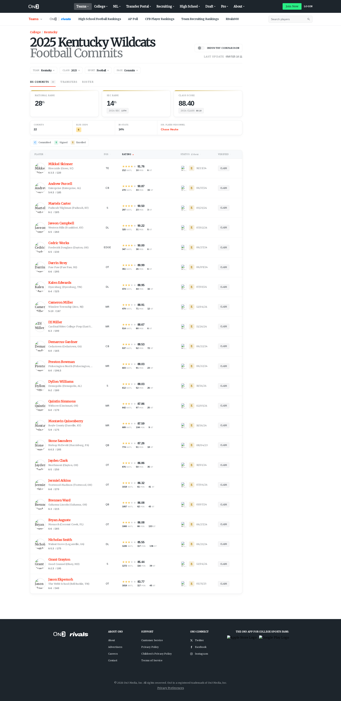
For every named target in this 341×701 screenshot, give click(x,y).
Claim (223, 168)
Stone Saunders (60, 441)
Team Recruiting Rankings (200, 19)
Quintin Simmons (62, 401)
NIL (115, 6)
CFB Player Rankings (159, 19)
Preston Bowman (61, 362)
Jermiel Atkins (59, 480)
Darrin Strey (57, 263)
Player (40, 154)
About (238, 6)
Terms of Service (151, 660)
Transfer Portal (137, 6)
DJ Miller (55, 322)
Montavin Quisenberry (65, 421)
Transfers (68, 81)
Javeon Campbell (61, 223)
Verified (224, 154)
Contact (112, 660)
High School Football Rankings (99, 19)
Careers (113, 653)
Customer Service (152, 640)
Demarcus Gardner (63, 342)
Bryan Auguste (59, 520)
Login (308, 6)
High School (189, 6)
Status (191, 154)
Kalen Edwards (59, 283)
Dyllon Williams (60, 381)
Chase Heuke (169, 129)
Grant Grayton (59, 559)
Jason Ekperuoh (60, 579)
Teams (81, 6)
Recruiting (164, 6)
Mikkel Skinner (60, 164)
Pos (107, 154)
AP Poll (133, 19)
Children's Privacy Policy (156, 653)
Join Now (292, 6)
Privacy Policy (150, 647)
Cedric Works (58, 243)
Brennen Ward (59, 500)
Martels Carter (59, 203)
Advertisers (115, 647)
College (99, 6)
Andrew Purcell (60, 184)
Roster (88, 81)
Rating (128, 154)
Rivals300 (232, 19)
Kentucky (50, 32)
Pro (223, 6)
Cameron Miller (60, 302)
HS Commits (42, 81)
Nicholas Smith (60, 540)
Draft (209, 6)
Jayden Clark (58, 460)
